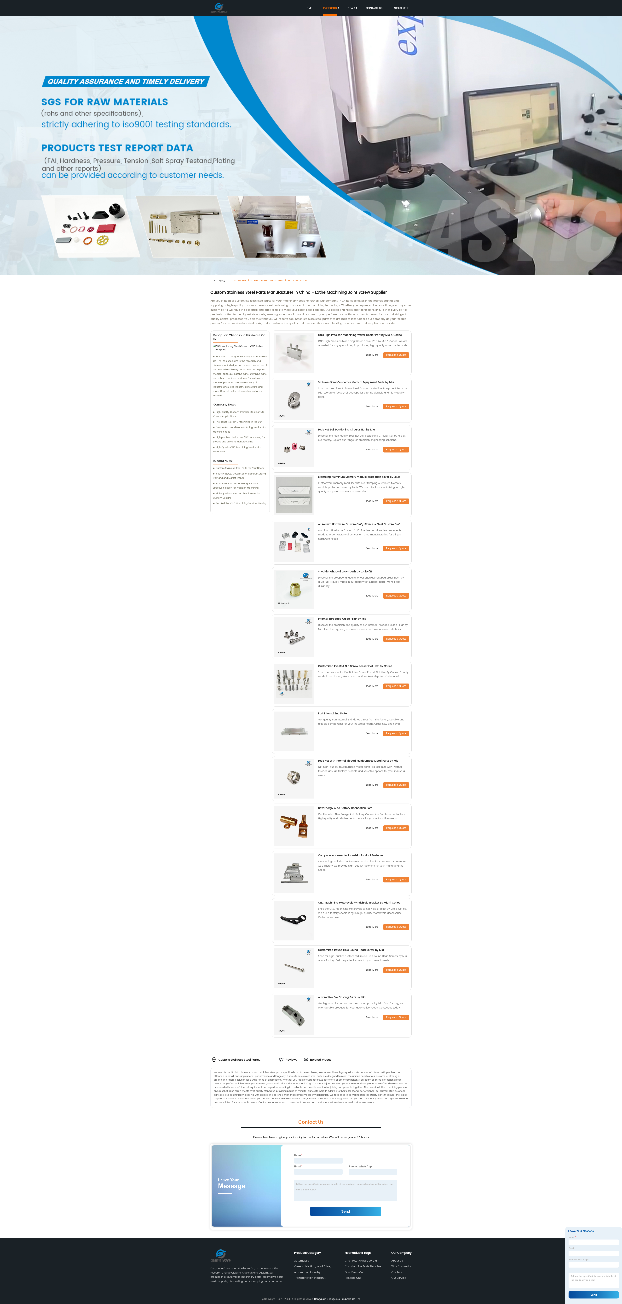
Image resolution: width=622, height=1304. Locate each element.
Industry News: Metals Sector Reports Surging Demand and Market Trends (239, 476)
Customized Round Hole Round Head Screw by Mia (351, 950)
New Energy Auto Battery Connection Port (345, 808)
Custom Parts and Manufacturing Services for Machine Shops (239, 430)
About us (399, 8)
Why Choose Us (401, 1266)
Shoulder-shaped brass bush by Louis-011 (345, 571)
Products (330, 8)
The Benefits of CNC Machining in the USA (239, 422)
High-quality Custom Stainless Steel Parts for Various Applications (239, 414)
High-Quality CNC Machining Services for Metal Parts (237, 450)
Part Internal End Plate (332, 713)
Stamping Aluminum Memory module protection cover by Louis (359, 477)
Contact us (374, 8)
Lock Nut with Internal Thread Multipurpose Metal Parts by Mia (358, 761)
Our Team (397, 1272)
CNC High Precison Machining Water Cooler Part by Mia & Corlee (360, 335)
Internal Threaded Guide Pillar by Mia (342, 619)
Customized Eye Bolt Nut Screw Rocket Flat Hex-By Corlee (355, 666)
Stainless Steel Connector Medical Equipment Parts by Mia (356, 382)
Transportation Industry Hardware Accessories (309, 1278)
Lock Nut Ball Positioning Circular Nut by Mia (346, 430)
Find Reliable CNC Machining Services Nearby (241, 503)
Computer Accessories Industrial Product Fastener (350, 855)
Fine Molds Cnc (354, 1272)
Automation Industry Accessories (307, 1272)
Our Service (398, 1278)
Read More (371, 355)
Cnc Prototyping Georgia (361, 1261)
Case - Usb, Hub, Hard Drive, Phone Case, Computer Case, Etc (313, 1266)
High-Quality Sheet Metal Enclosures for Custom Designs (236, 496)
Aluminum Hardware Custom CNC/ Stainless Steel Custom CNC (359, 524)
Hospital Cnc (353, 1278)
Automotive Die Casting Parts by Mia (342, 997)
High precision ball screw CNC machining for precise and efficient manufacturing (239, 439)
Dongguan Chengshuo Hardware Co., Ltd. (337, 1299)
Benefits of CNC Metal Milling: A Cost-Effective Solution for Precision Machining (236, 486)
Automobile (301, 1261)
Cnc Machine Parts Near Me (363, 1266)
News (351, 8)
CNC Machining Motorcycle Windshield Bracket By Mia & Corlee (359, 903)
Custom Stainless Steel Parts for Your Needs (240, 468)
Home (308, 8)
